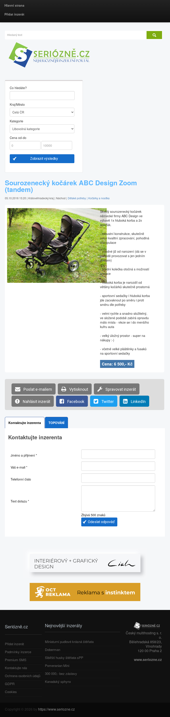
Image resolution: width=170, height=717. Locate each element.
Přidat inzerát (14, 14)
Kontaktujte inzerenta (24, 422)
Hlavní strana (14, 5)
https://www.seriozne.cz (56, 709)
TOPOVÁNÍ (56, 422)
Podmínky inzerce (18, 651)
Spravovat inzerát (120, 389)
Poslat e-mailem (37, 389)
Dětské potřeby (77, 198)
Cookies (11, 691)
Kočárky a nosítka (99, 198)
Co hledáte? (18, 88)
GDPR (10, 683)
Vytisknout (78, 389)
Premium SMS (15, 659)
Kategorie (16, 121)
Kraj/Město (17, 104)
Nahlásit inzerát (36, 401)
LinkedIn (138, 401)
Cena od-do (18, 137)
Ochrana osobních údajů (22, 675)
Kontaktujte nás (16, 667)
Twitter (107, 401)
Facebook (75, 401)
